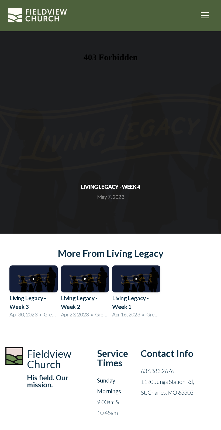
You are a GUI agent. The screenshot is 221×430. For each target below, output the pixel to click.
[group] (33, 293)
